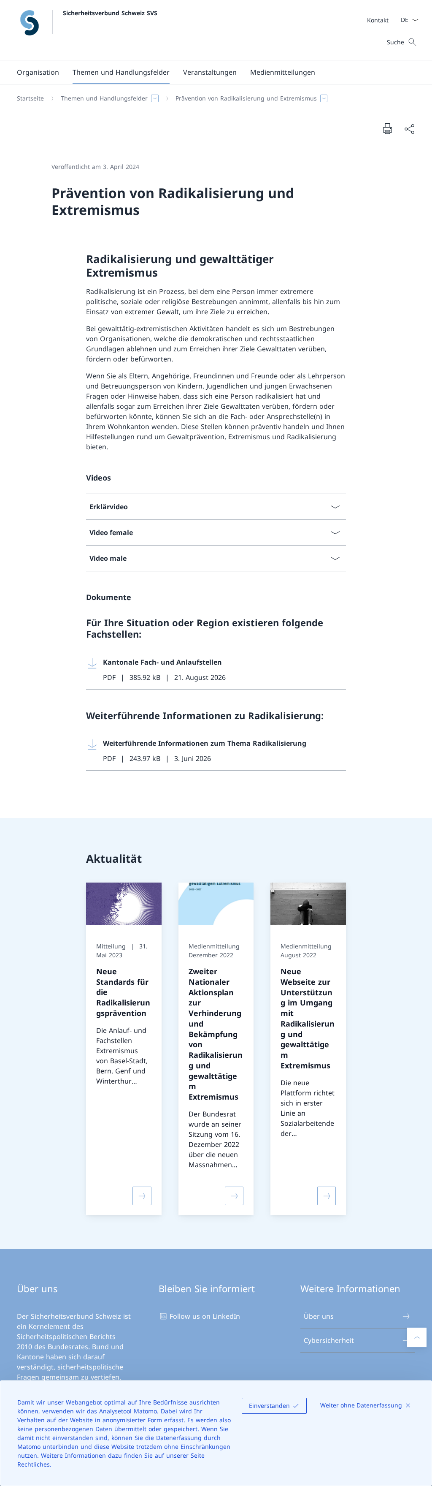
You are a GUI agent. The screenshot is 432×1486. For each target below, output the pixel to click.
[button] (38, 72)
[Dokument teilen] (409, 129)
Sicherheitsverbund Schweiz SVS (110, 13)
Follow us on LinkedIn (205, 1316)
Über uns (319, 1316)
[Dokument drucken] (387, 128)
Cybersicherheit (329, 1340)
